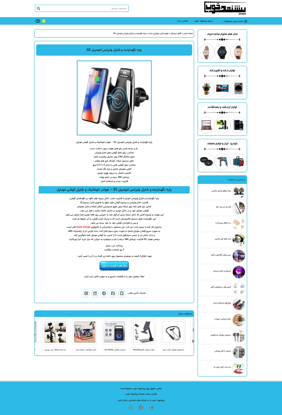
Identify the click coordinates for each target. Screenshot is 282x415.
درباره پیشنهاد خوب (203, 21)
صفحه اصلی (188, 33)
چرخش (132, 239)
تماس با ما (183, 21)
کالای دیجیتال (176, 33)
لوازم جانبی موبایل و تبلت (158, 33)
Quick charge (83, 227)
